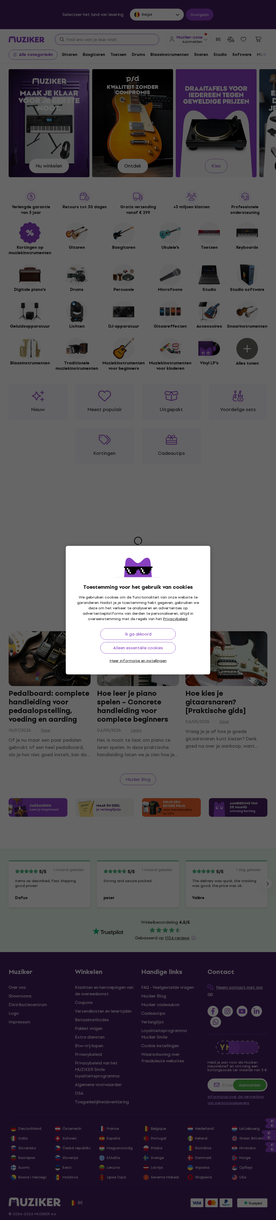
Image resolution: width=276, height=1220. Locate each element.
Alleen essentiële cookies (138, 647)
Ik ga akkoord (138, 634)
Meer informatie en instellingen (138, 661)
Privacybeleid (175, 619)
